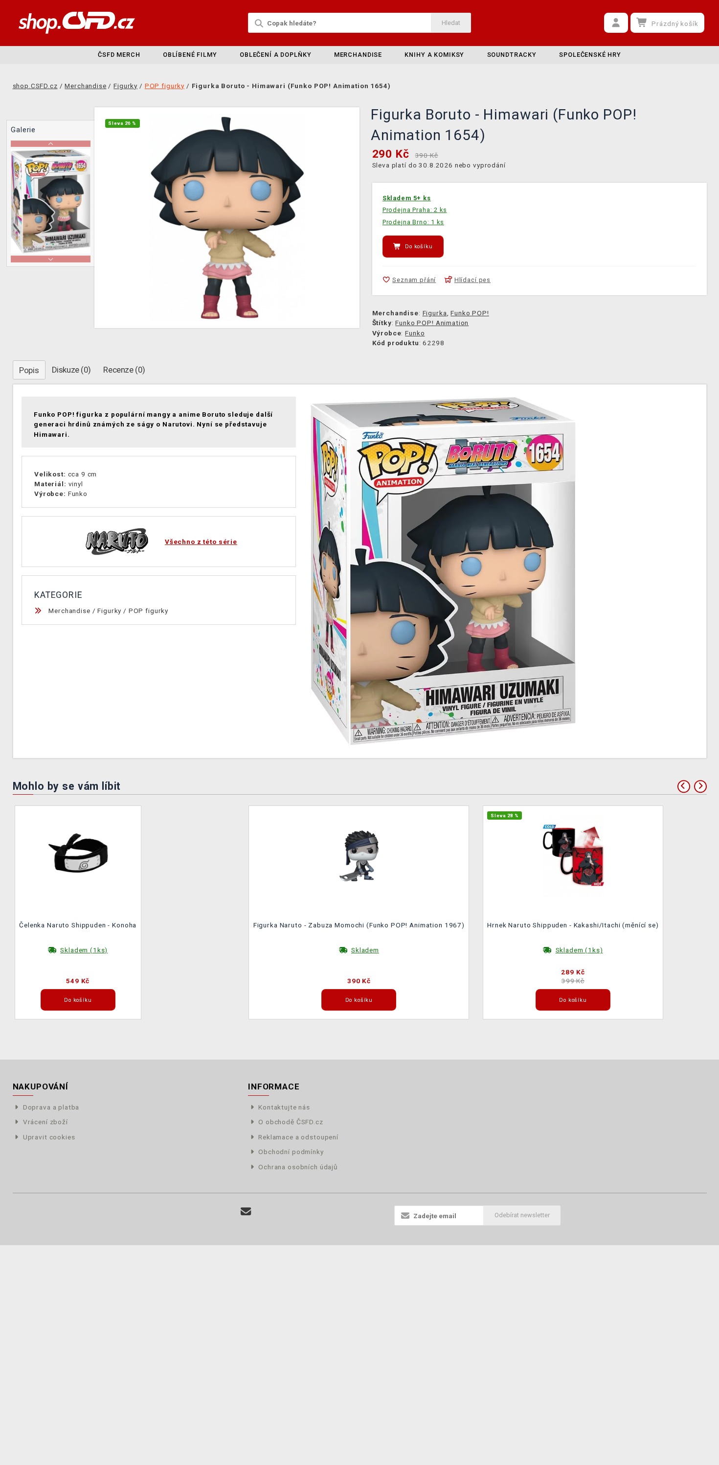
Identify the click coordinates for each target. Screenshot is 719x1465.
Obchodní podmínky (290, 1152)
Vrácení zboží (45, 1122)
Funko (415, 333)
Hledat (451, 22)
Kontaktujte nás (284, 1107)
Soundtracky (512, 54)
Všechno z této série (201, 541)
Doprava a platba (51, 1107)
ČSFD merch (119, 54)
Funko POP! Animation (432, 323)
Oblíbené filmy (190, 54)
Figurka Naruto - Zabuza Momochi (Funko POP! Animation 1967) (359, 925)
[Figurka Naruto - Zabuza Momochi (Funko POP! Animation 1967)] (359, 855)
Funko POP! (469, 313)
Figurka (435, 313)
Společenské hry (590, 54)
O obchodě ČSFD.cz (290, 1122)
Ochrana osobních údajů (298, 1167)
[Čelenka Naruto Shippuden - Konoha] (78, 855)
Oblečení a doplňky (275, 54)
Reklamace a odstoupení (298, 1137)
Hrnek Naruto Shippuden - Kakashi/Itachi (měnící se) (572, 925)
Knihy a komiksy (434, 54)
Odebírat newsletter (522, 1215)
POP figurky (148, 610)
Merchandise (358, 54)
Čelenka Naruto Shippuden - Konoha (77, 925)
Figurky (109, 610)
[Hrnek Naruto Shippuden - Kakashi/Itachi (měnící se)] (573, 855)
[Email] (246, 1211)
